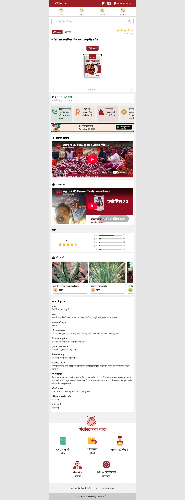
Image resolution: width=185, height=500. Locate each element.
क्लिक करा (55, 400)
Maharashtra (124, 3)
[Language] (109, 3)
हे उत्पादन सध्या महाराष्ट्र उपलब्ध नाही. (92, 496)
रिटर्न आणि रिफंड (92, 488)
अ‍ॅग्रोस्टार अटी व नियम (77, 488)
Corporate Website (107, 488)
